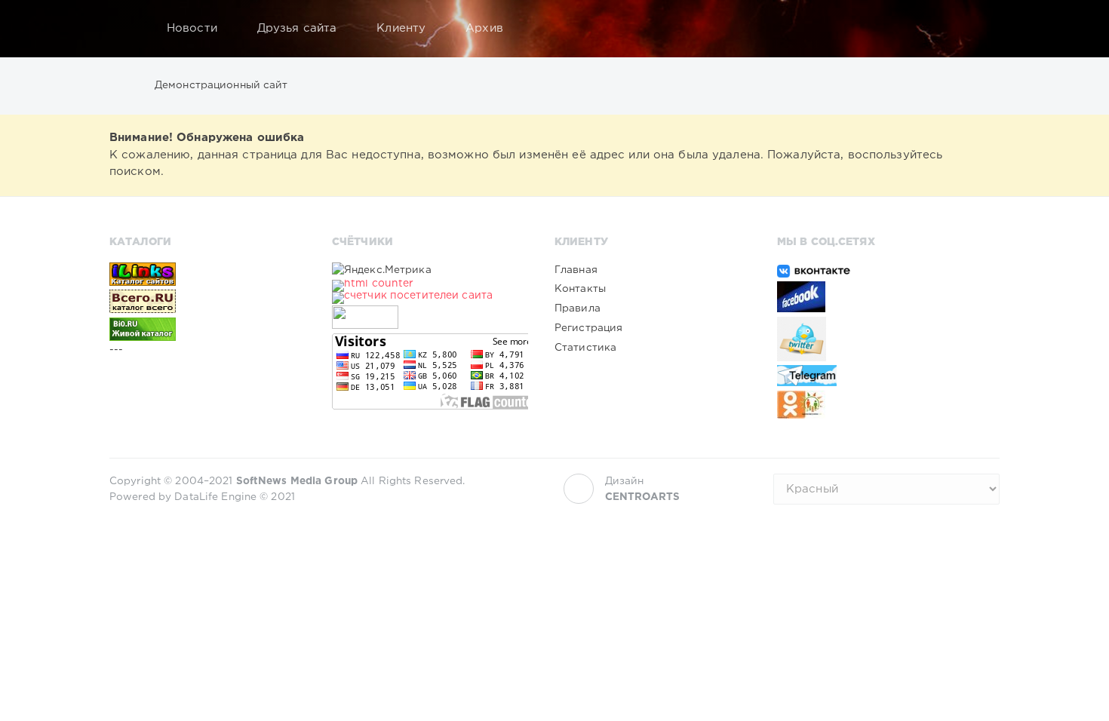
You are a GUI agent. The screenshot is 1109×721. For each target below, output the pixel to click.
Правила (577, 308)
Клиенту (400, 28)
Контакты (580, 288)
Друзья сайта (296, 28)
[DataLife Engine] (125, 28)
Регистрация (588, 328)
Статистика (585, 347)
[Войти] (978, 28)
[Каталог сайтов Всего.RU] (207, 300)
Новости (192, 28)
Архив (484, 28)
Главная (576, 270)
